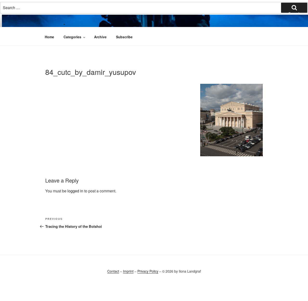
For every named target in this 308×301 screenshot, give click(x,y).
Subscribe (124, 36)
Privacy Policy (147, 271)
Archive (100, 36)
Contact (113, 271)
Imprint (128, 271)
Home (49, 36)
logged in (75, 191)
